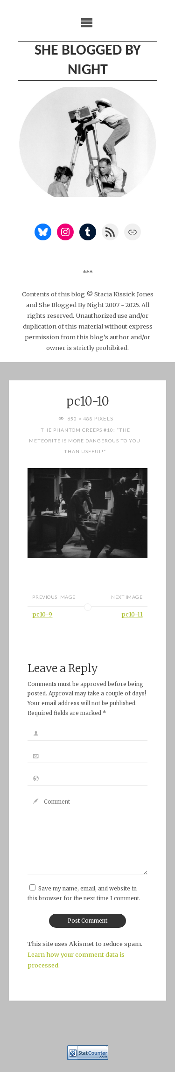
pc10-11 (132, 614)
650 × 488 (80, 418)
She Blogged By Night (88, 60)
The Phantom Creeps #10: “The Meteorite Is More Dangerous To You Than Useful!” (84, 440)
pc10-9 (42, 614)
